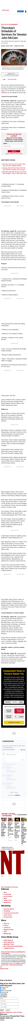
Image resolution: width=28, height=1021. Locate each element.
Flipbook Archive (8, 929)
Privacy (20, 153)
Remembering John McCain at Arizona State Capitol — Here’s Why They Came (15, 172)
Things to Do (4, 987)
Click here (4, 92)
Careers (6, 925)
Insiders (3, 989)
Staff (5, 931)
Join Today (4, 994)
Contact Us (7, 927)
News (5, 892)
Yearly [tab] (21, 702)
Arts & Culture (8, 896)
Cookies (11, 952)
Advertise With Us (9, 909)
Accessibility (18, 952)
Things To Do (7, 900)
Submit (8, 1010)
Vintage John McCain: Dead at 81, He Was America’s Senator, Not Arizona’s (14, 168)
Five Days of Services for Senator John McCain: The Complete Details (14, 164)
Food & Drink (7, 894)
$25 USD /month (19, 710)
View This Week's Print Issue (9, 887)
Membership (7, 933)
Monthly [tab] (15, 702)
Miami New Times (9, 944)
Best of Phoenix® (6, 990)
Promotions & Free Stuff (11, 913)
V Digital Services (9, 948)
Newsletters (7, 902)
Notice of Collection (10, 153)
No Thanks (3, 996)
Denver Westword (9, 942)
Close (2, 1020)
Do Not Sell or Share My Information (12, 965)
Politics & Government (9, 24)
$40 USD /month (8, 716)
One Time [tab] (7, 702)
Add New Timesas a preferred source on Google (11, 74)
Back (2, 1010)
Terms (16, 153)
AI (22, 952)
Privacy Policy (8, 917)
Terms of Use (8, 915)
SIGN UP (14, 151)
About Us (6, 923)
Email (5, 143)
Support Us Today (14, 722)
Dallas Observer (8, 940)
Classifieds (7, 911)
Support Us (20, 11)
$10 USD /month (8, 710)
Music (5, 898)
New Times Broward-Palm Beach (13, 946)
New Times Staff (8, 46)
